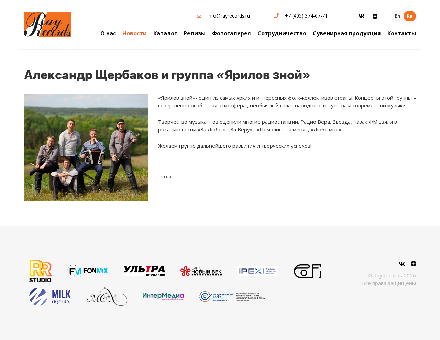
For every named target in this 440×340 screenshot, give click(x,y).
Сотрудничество (281, 33)
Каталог (165, 33)
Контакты (401, 33)
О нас (108, 33)
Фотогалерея (231, 33)
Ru (409, 16)
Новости (134, 33)
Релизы (195, 33)
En (397, 16)
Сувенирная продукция (347, 33)
